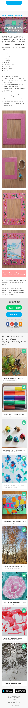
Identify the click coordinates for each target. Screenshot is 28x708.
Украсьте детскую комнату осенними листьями (14, 566)
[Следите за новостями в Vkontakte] (9, 702)
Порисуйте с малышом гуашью (12, 638)
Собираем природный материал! (13, 378)
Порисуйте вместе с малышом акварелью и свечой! (14, 602)
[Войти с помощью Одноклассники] (20, 324)
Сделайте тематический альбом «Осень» (14, 521)
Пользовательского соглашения (13, 327)
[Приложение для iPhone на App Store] (20, 691)
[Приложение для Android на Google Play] (7, 691)
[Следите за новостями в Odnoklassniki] (16, 702)
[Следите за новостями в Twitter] (14, 702)
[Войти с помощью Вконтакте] (16, 324)
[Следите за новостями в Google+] (19, 702)
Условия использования (14, 697)
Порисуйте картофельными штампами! (14, 485)
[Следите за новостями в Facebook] (11, 702)
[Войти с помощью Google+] (12, 324)
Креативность (19, 15)
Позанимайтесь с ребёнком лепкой (13, 414)
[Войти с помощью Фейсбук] (7, 324)
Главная (3, 15)
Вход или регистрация (14, 3)
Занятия (10, 15)
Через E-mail (14, 314)
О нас (7, 696)
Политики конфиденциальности (13, 328)
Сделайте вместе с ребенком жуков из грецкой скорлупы (14, 450)
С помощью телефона (14, 307)
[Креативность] (14, 23)
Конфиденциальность (16, 696)
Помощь (14, 699)
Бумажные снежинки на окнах (12, 683)
